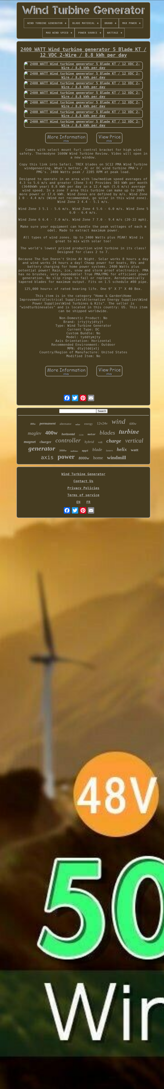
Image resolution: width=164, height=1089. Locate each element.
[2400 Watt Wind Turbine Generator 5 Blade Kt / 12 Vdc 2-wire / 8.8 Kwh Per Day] (83, 66)
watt (134, 450)
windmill (116, 457)
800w (33, 424)
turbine (129, 431)
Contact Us (83, 481)
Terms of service (83, 495)
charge (113, 441)
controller (68, 440)
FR (88, 502)
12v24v (102, 423)
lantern (109, 450)
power (66, 456)
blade (97, 449)
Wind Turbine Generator (83, 474)
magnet (30, 442)
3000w (63, 450)
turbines (74, 451)
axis (47, 457)
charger (45, 442)
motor (92, 434)
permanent (48, 423)
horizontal (68, 434)
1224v (81, 435)
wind (118, 421)
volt (100, 442)
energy (88, 423)
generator (41, 448)
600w (132, 423)
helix (122, 449)
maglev (34, 433)
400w (51, 433)
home (98, 457)
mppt (85, 450)
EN (78, 502)
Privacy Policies (83, 488)
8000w (84, 458)
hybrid (89, 442)
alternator (65, 423)
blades (107, 432)
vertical (134, 440)
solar (77, 424)
